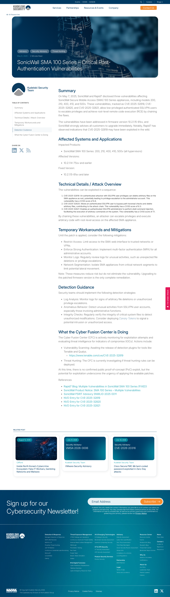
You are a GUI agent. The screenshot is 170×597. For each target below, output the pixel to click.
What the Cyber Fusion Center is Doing (31, 135)
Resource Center (146, 534)
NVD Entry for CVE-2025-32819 (82, 397)
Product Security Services (104, 557)
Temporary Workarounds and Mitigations (27, 123)
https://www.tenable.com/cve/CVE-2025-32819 (96, 355)
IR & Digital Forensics (77, 563)
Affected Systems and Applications (29, 113)
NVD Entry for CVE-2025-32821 (82, 405)
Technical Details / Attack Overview (29, 118)
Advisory (120, 534)
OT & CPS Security (101, 547)
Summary (18, 108)
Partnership (121, 560)
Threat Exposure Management (81, 534)
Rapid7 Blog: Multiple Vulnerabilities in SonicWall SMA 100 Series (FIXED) (105, 386)
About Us (143, 565)
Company (113, 8)
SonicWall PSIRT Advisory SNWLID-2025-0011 (90, 394)
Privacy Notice (141, 513)
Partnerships (72, 8)
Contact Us (148, 8)
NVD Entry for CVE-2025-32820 (82, 401)
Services (57, 8)
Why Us (142, 555)
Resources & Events (93, 8)
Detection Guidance (23, 130)
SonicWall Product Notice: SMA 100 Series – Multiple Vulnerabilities (102, 390)
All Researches (14, 15)
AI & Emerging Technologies (105, 534)
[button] (160, 2)
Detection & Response (53, 534)
